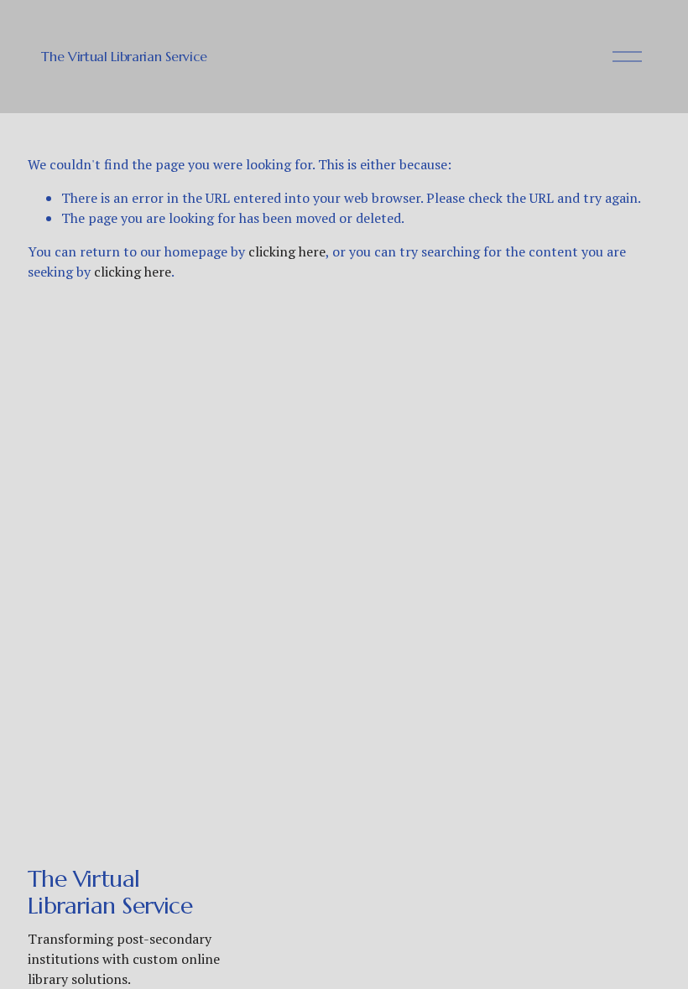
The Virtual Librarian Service (124, 56)
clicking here (287, 251)
